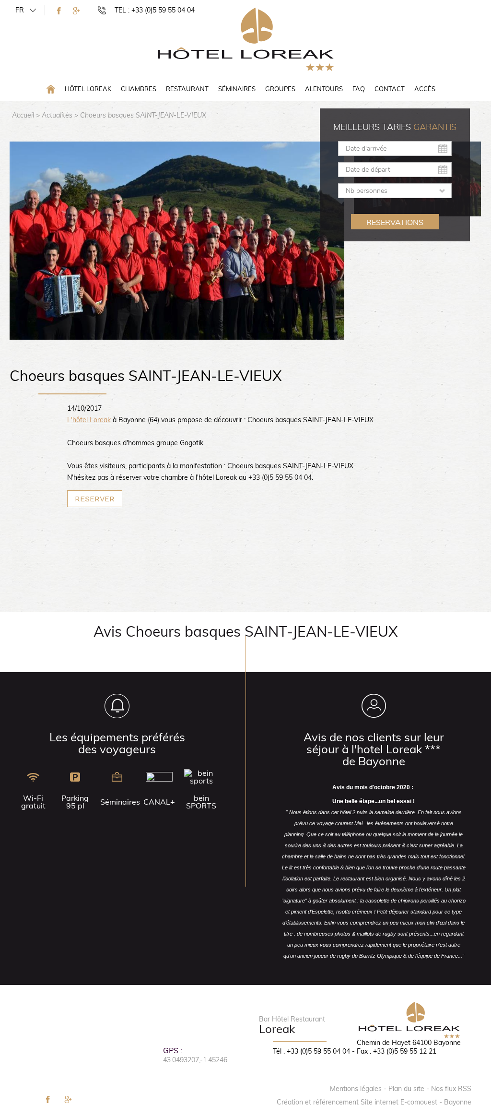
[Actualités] (246, 39)
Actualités (57, 115)
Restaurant (187, 89)
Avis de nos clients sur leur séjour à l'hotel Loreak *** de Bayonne (374, 749)
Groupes (280, 89)
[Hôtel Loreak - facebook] (59, 10)
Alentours (324, 89)
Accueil (23, 115)
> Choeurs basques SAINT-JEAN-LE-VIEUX (140, 115)
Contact (389, 89)
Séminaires (237, 89)
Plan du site (406, 1088)
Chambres (138, 89)
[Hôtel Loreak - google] (76, 10)
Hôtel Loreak (88, 89)
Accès (424, 89)
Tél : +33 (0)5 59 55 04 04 (311, 1051)
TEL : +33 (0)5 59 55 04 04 (155, 10)
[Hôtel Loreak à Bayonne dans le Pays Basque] (51, 88)
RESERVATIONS (394, 222)
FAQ (358, 89)
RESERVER (95, 498)
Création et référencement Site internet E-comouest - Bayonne (374, 1102)
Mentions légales (356, 1088)
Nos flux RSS (451, 1088)
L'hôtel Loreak (89, 420)
